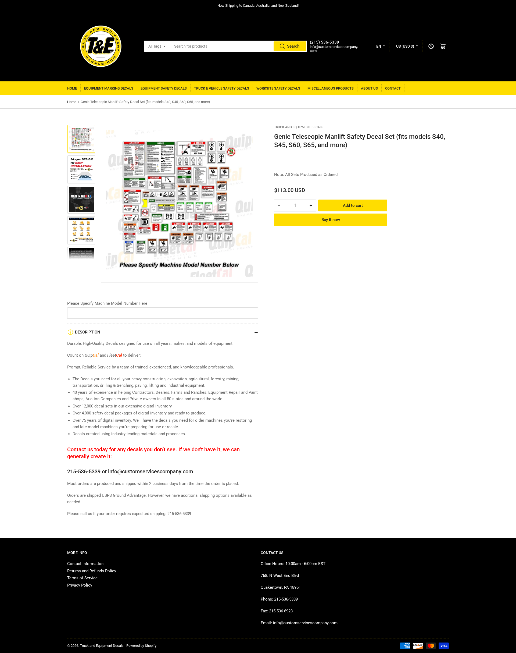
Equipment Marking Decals (108, 88)
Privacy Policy (79, 585)
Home (72, 88)
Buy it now (330, 219)
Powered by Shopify (141, 646)
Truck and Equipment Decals (298, 127)
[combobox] (238, 46)
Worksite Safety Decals (278, 88)
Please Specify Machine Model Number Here (107, 303)
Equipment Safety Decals (164, 88)
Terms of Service (82, 578)
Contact (393, 88)
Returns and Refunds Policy (91, 571)
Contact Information (85, 563)
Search (293, 46)
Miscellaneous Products (330, 88)
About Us (369, 88)
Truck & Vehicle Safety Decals (221, 88)
